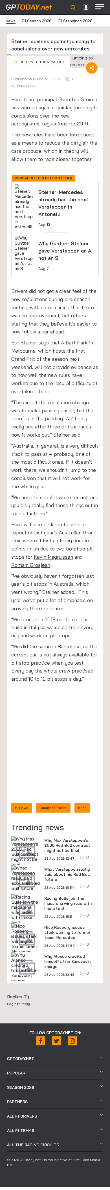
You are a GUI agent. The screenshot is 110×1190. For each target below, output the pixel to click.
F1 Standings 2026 (75, 20)
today (29, 7)
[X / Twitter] (56, 1040)
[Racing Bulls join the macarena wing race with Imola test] (25, 909)
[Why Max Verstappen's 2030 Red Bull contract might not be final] (25, 851)
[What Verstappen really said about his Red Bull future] (25, 878)
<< (38, 62)
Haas (82, 808)
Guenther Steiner (78, 99)
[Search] (73, 7)
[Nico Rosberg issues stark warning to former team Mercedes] (25, 938)
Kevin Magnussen (53, 557)
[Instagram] (72, 1040)
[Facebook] (40, 1040)
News (11, 20)
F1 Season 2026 (37, 20)
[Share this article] (91, 68)
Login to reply (18, 1004)
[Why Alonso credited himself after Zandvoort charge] (25, 967)
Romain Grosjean (30, 565)
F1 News (21, 808)
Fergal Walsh (27, 85)
